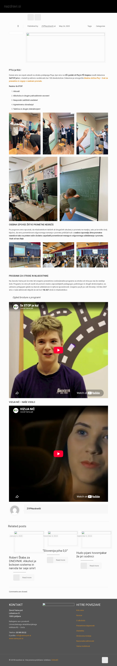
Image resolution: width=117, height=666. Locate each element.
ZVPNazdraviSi (48, 26)
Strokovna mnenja (83, 636)
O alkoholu (80, 620)
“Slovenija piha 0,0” (55, 550)
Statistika (80, 631)
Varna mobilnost (83, 646)
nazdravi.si (12, 6)
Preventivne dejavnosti (85, 626)
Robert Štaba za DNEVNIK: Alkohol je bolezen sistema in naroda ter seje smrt (22, 563)
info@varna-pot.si (23, 635)
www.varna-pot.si (16, 638)
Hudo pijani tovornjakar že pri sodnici (91, 554)
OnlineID (54, 660)
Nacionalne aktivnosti (85, 641)
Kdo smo (80, 610)
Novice (79, 615)
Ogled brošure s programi (26, 297)
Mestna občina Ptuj (92, 78)
